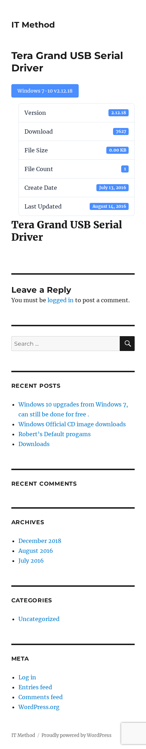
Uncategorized (39, 618)
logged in (60, 300)
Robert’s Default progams (54, 434)
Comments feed (40, 697)
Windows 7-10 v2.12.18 (45, 91)
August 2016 (35, 550)
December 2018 (39, 540)
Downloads (34, 443)
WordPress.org (39, 706)
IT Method (33, 25)
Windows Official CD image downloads (72, 424)
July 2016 (31, 560)
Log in (27, 677)
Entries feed (35, 687)
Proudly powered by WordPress (76, 735)
